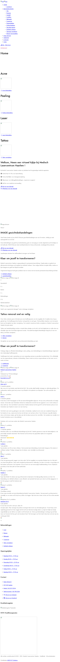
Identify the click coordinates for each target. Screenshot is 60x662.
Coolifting (8, 17)
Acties (5, 42)
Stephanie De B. (5, 501)
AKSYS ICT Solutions (12, 660)
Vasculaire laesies (10, 27)
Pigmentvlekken (10, 23)
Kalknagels (9, 19)
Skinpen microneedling (12, 33)
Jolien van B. (4, 384)
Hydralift (8, 15)
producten (6, 40)
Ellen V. (2, 456)
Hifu (7, 11)
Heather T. (3, 473)
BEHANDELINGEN (8, 9)
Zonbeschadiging (10, 25)
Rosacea (8, 13)
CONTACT (9, 7)
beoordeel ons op (5, 378)
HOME (5, 5)
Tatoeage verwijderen (11, 31)
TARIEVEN (6, 38)
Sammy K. (3, 487)
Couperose (9, 21)
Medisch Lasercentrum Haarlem (8, 370)
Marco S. (3, 427)
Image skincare (7, 36)
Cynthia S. (3, 444)
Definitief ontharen (11, 29)
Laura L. (3, 396)
